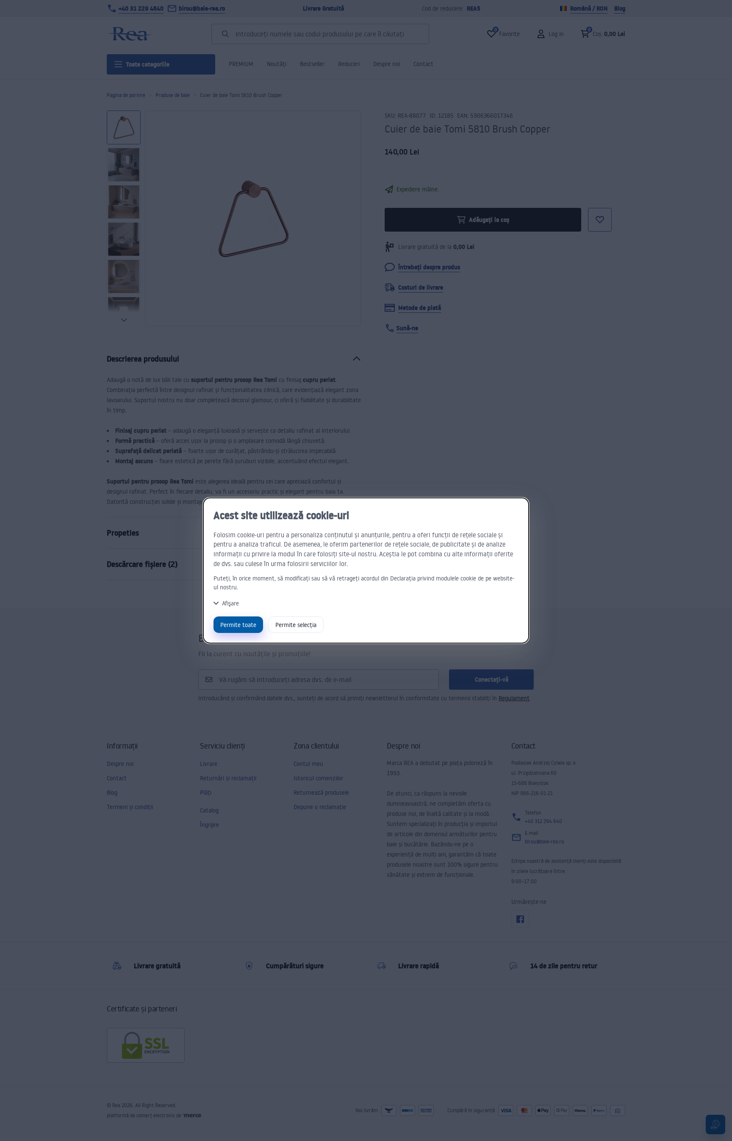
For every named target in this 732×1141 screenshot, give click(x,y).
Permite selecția (295, 625)
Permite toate (238, 625)
